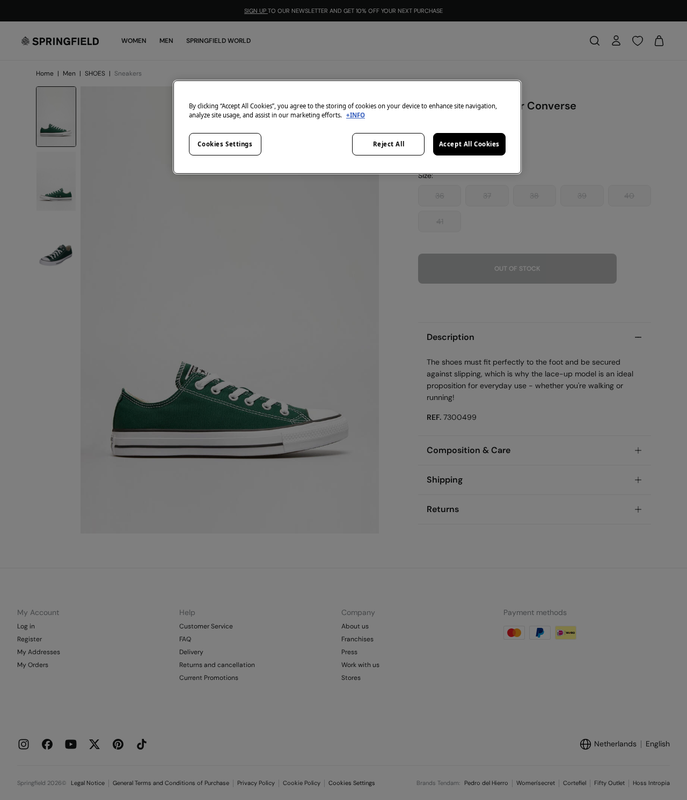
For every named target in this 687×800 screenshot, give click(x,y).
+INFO (355, 115)
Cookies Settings (225, 144)
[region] (347, 127)
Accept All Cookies (469, 144)
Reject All (389, 144)
